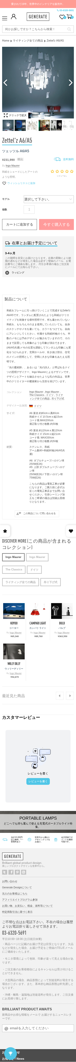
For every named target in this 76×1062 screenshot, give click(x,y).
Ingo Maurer (13, 165)
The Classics (36, 395)
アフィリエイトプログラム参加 (20, 899)
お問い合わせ (9, 881)
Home (5, 40)
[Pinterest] (17, 872)
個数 (4, 209)
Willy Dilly (14, 664)
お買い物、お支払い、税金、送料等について (27, 905)
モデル (6, 199)
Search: (69, 29)
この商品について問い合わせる (39, 513)
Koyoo (14, 623)
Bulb (62, 623)
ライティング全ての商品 (28, 40)
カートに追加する (19, 224)
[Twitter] (4, 872)
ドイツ (50, 395)
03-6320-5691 (67, 10)
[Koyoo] (14, 611)
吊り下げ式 (58, 398)
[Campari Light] (38, 611)
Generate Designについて (17, 887)
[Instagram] (23, 872)
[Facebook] (11, 872)
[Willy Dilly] (14, 651)
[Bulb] (62, 611)
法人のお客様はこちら (14, 893)
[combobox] (38, 29)
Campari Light (38, 623)
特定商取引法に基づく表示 (17, 911)
